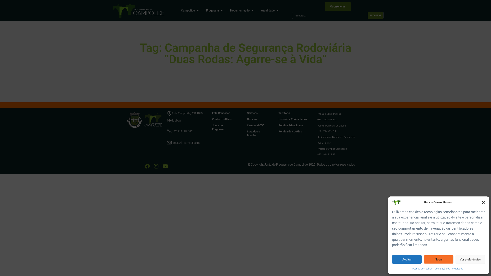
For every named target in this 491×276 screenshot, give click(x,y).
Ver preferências (470, 259)
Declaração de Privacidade (448, 268)
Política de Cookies (422, 268)
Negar (439, 259)
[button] (483, 202)
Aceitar (407, 259)
